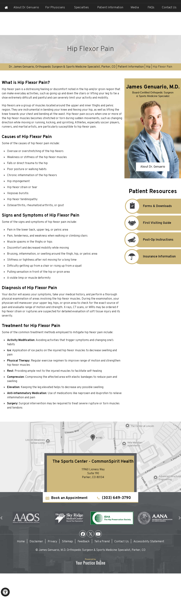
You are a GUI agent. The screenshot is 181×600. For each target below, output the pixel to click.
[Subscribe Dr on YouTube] (98, 533)
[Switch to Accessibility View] (5, 592)
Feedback (84, 541)
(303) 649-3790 (116, 498)
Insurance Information (159, 257)
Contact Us (169, 8)
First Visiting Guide (157, 223)
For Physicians (55, 8)
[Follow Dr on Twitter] (90, 533)
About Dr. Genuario (26, 8)
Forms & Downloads (157, 206)
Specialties (81, 8)
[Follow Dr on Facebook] (82, 533)
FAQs (151, 8)
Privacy (52, 541)
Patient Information (131, 67)
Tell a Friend (102, 541)
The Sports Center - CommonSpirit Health (93, 461)
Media (135, 8)
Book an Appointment (69, 498)
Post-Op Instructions (158, 240)
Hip (148, 67)
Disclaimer (36, 541)
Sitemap (67, 541)
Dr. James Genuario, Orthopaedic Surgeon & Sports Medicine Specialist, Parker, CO (62, 67)
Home (6, 7)
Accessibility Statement (148, 541)
